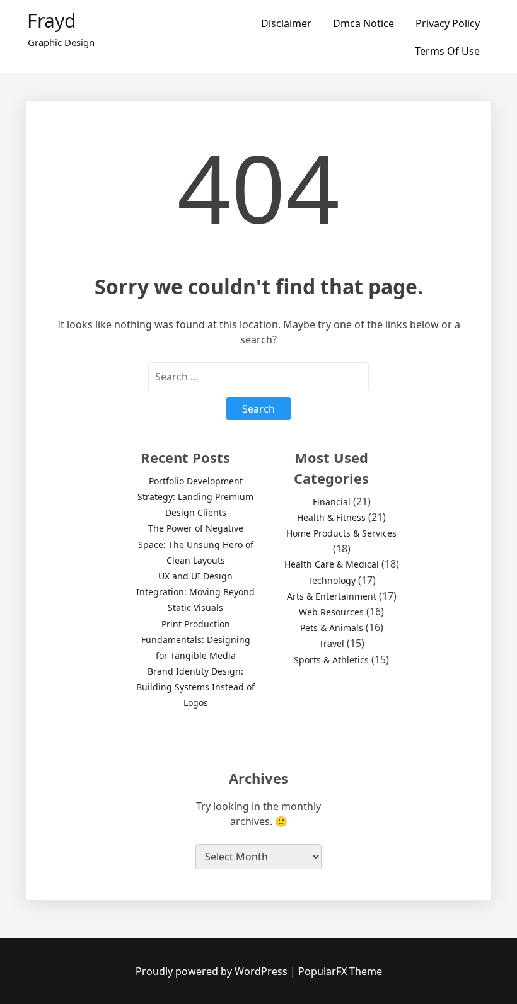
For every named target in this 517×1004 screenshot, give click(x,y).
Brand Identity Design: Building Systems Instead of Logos (195, 687)
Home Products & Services (341, 533)
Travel (331, 643)
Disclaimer (286, 23)
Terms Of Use (447, 51)
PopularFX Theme (340, 971)
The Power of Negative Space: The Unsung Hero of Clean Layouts (195, 544)
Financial (332, 502)
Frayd (51, 20)
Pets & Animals (331, 628)
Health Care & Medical (331, 564)
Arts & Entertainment (331, 596)
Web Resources (331, 612)
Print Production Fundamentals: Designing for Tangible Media (195, 639)
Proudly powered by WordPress (213, 971)
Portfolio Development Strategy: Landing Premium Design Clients (195, 496)
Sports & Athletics (331, 660)
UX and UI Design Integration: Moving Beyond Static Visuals (195, 591)
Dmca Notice (363, 23)
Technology (332, 580)
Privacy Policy (447, 23)
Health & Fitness (331, 517)
